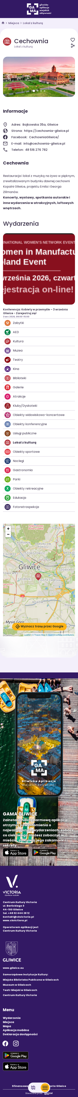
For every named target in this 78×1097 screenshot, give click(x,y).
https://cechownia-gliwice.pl (46, 131)
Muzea (18, 350)
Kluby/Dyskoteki (25, 406)
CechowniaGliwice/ (44, 137)
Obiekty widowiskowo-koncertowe (39, 415)
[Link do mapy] (33, 1087)
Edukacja (19, 498)
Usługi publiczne (25, 433)
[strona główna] (3, 23)
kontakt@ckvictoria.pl (18, 917)
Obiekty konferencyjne (30, 424)
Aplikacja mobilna (16, 1030)
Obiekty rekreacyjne (28, 488)
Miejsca (13, 23)
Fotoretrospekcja (26, 507)
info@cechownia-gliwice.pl (44, 143)
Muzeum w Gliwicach (17, 985)
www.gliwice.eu (13, 968)
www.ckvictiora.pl (15, 920)
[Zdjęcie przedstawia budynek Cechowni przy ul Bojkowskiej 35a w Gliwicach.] (39, 77)
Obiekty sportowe (26, 452)
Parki (16, 479)
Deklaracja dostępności (20, 1034)
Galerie (18, 387)
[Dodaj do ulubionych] (73, 40)
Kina (16, 369)
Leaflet (27, 634)
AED (16, 332)
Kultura (18, 341)
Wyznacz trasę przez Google (42, 626)
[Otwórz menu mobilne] (45, 1087)
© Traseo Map (38, 634)
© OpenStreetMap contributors (60, 634)
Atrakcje (19, 396)
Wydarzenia (11, 1018)
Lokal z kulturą (33, 23)
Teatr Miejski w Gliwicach (20, 990)
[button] (8, 77)
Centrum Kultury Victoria (20, 995)
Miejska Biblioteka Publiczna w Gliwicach (31, 980)
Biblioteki (19, 378)
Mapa (7, 1026)
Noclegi (18, 461)
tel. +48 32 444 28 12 (16, 913)
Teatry (18, 360)
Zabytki (18, 323)
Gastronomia (23, 470)
